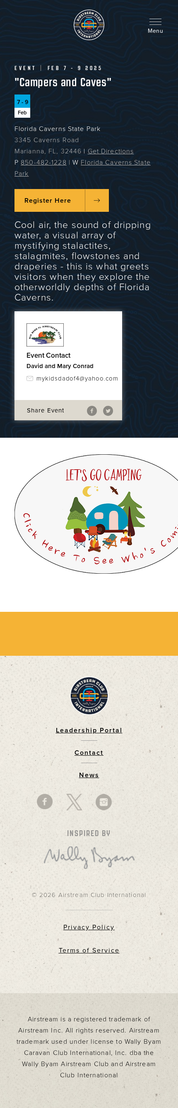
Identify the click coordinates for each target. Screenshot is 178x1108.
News (89, 775)
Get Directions (111, 151)
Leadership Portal (89, 730)
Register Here (47, 200)
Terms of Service (89, 950)
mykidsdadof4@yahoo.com (73, 378)
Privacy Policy (89, 927)
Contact (89, 753)
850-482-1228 (43, 162)
